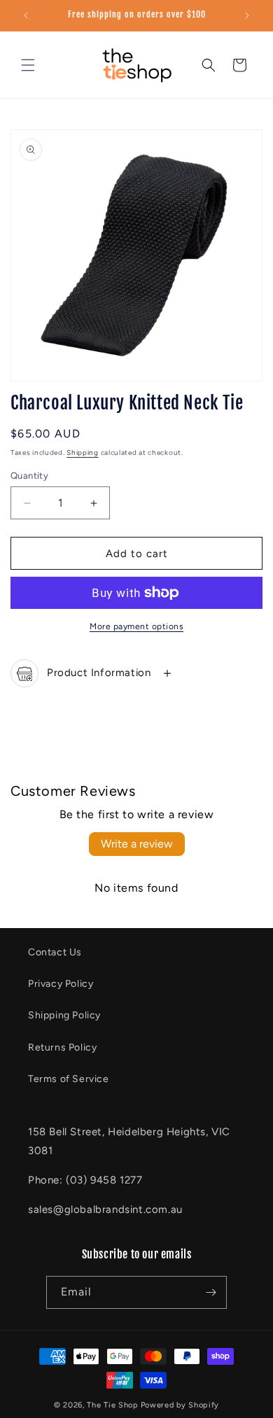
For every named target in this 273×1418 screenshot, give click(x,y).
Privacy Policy (60, 984)
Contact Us (55, 952)
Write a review (137, 843)
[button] (28, 65)
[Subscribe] (210, 1292)
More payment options (136, 626)
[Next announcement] (247, 15)
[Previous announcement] (25, 15)
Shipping (82, 452)
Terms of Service (68, 1079)
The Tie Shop (112, 1405)
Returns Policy (62, 1047)
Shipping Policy (64, 1015)
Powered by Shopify (180, 1405)
